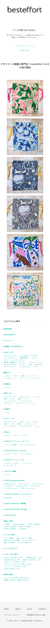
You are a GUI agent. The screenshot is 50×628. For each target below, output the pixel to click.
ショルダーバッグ (10, 378)
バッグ (40, 362)
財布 (19, 424)
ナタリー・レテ (9, 418)
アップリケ (25, 435)
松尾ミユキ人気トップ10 (32, 560)
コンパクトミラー (10, 401)
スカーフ (22, 378)
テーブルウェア (24, 367)
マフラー (22, 364)
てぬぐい (34, 358)
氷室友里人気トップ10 (34, 557)
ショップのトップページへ (25, 46)
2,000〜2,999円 (34, 524)
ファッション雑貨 (10, 445)
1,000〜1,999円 (19, 524)
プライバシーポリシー (12, 615)
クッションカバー (35, 378)
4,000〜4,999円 (25, 527)
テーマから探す (9, 535)
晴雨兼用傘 (24, 358)
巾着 (22, 376)
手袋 (30, 364)
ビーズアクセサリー (19, 360)
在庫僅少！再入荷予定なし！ (14, 346)
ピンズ (15, 435)
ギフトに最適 (8, 538)
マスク (35, 367)
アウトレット (8, 340)
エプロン (16, 463)
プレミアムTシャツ (10, 358)
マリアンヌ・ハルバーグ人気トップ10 (17, 564)
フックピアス (35, 486)
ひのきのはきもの (10, 364)
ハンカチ (7, 376)
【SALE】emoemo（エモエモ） (16, 450)
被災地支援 (8, 329)
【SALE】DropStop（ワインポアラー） (18, 494)
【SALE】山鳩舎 (10, 471)
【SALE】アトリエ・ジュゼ (14, 460)
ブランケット (21, 403)
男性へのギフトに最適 (12, 540)
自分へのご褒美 (9, 542)
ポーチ (6, 360)
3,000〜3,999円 (10, 527)
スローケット (8, 403)
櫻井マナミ (8, 372)
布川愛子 (7, 409)
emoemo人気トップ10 (12, 560)
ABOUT (18, 609)
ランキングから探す (11, 554)
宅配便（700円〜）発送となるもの (16, 580)
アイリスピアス (24, 484)
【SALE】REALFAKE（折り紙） (16, 509)
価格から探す (8, 521)
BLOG (29, 609)
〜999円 (7, 524)
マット (37, 426)
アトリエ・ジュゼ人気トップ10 (15, 566)
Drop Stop (8, 497)
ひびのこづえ (8, 352)
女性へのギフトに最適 (24, 538)
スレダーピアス (21, 486)
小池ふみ (7, 432)
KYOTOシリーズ (10, 484)
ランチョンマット (10, 465)
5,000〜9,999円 (10, 529)
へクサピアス (8, 486)
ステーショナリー (10, 367)
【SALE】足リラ (10, 515)
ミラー (15, 454)
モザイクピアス (38, 484)
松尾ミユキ (8, 393)
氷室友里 (7, 384)
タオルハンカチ (24, 397)
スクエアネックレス (11, 488)
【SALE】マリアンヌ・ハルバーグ (16, 441)
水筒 (5, 399)
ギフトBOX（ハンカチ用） (29, 356)
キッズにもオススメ (30, 540)
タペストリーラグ (25, 426)
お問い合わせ (25, 50)
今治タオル (39, 364)
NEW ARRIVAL (9, 335)
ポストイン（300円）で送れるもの (16, 578)
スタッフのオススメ (11, 548)
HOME (6, 609)
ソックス (7, 387)
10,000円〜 (23, 529)
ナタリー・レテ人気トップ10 (14, 562)
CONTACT (42, 609)
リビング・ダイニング (27, 445)
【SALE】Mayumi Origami (14, 480)
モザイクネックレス (28, 488)
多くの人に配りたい (25, 542)
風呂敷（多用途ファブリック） (15, 362)
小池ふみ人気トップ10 (12, 568)
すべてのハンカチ (10, 356)
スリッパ (32, 403)
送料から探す (8, 574)
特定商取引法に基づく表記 (36, 615)
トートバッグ (31, 376)
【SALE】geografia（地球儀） (15, 503)
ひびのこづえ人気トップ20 (13, 557)
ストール (32, 362)
